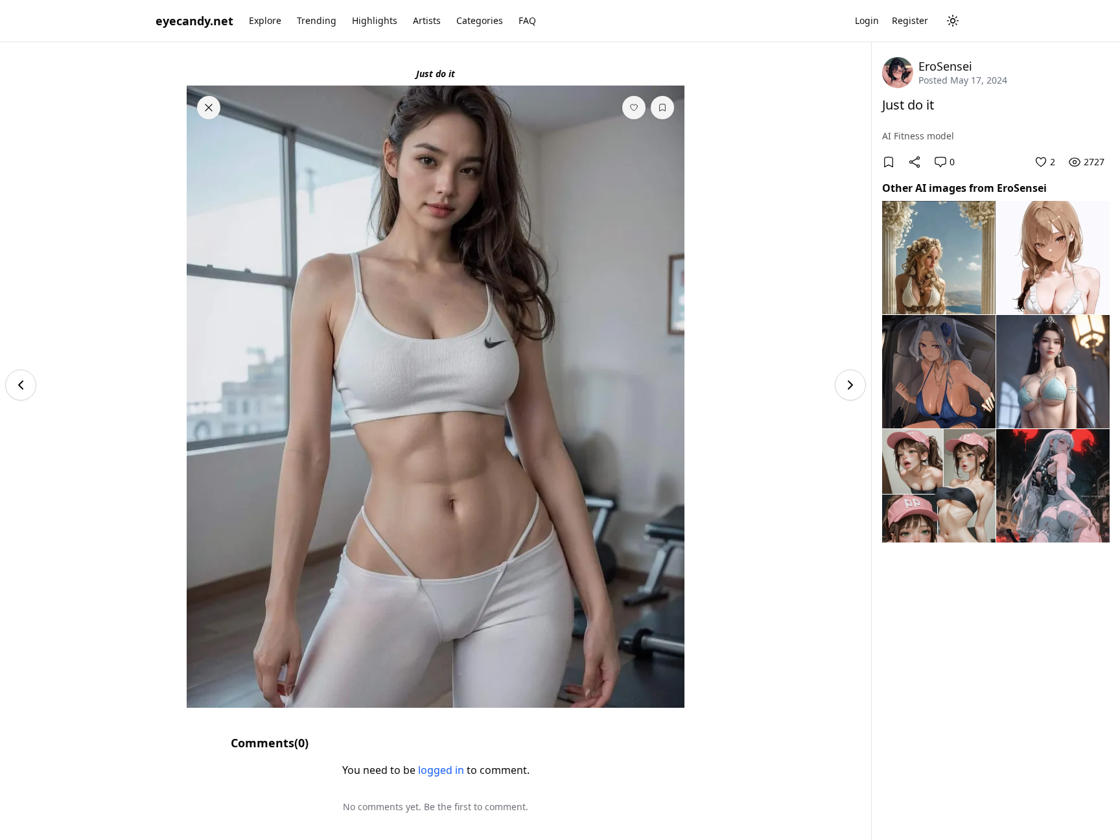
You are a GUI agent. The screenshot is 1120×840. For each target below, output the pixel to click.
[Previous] (20, 385)
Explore (265, 20)
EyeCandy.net (194, 21)
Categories (479, 20)
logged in (441, 770)
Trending (316, 20)
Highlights (374, 20)
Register (910, 20)
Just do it (908, 104)
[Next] (850, 385)
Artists (427, 20)
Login (867, 20)
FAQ (527, 20)
